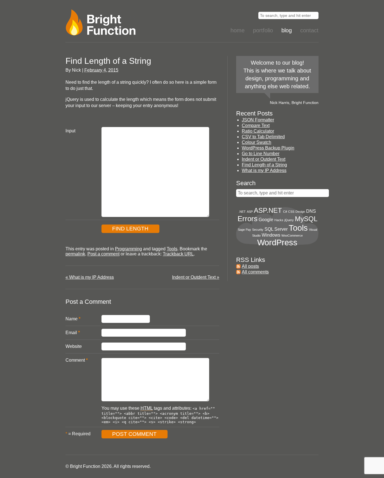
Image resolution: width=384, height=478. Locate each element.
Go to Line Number (260, 153)
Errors (247, 218)
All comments (255, 271)
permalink (75, 254)
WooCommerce (292, 235)
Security (257, 229)
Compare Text (256, 125)
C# (285, 211)
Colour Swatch (256, 142)
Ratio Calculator (258, 131)
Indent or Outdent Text (195, 277)
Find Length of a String (264, 164)
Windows (271, 235)
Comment (75, 360)
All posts (250, 266)
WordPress (277, 242)
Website (73, 346)
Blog (286, 30)
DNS (311, 211)
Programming (128, 248)
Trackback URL (178, 254)
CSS (291, 211)
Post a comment (103, 254)
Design (300, 211)
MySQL (306, 219)
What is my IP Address (89, 277)
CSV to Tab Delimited (263, 136)
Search (246, 183)
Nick (76, 70)
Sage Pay (244, 229)
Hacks (278, 220)
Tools (172, 248)
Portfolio (263, 30)
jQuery (289, 220)
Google (266, 219)
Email (71, 332)
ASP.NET (268, 210)
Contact (309, 30)
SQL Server (276, 229)
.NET (242, 211)
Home (238, 30)
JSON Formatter (258, 119)
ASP (250, 211)
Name (71, 318)
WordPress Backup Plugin (268, 148)
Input (70, 130)
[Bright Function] (116, 22)
